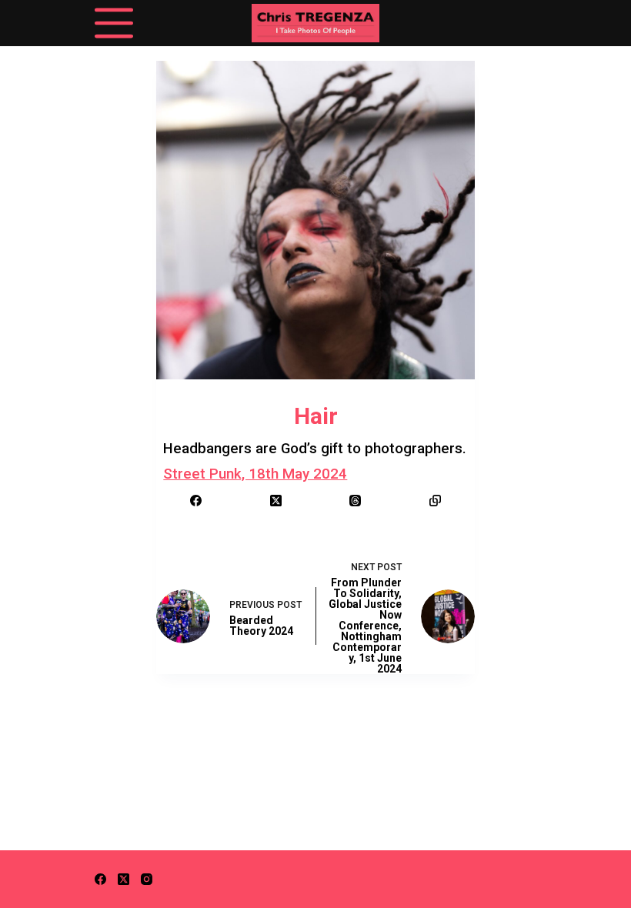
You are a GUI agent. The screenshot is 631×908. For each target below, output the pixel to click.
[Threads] (356, 501)
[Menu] (114, 23)
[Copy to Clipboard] (436, 501)
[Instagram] (146, 879)
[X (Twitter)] (276, 501)
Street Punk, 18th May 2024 (255, 474)
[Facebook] (196, 501)
